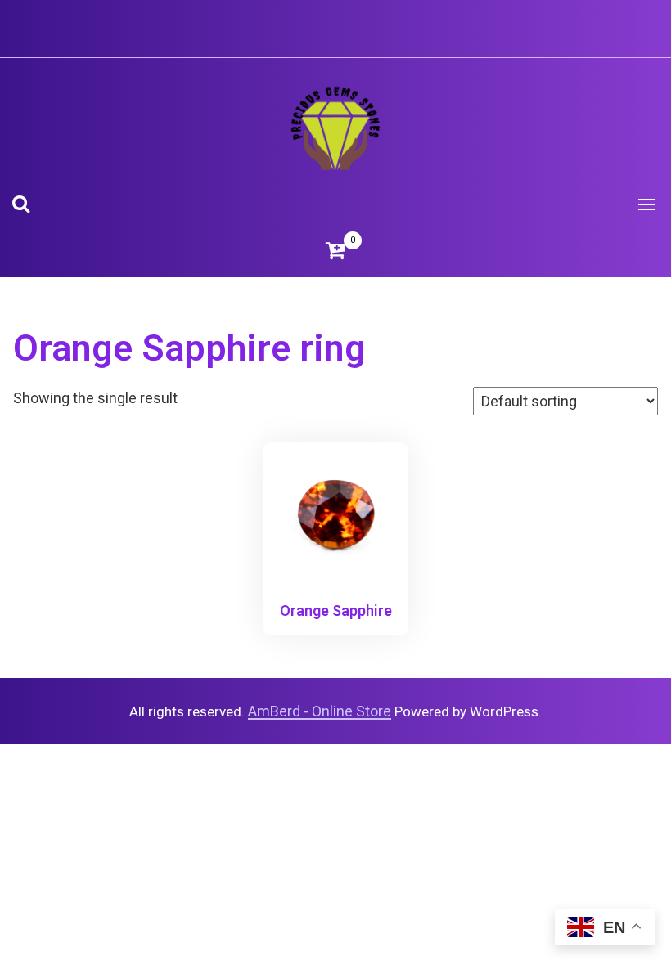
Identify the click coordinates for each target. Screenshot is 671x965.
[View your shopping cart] (335, 250)
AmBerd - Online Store (319, 711)
